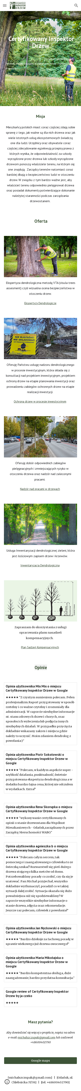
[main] (40, 58)
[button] (4, 5)
